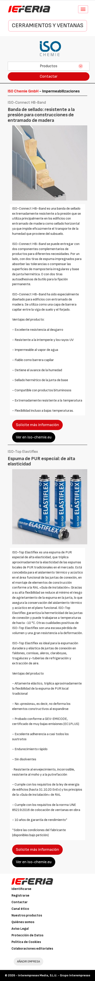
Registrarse (20, 895)
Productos (48, 66)
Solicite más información (37, 425)
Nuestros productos (26, 915)
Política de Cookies (26, 942)
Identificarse (21, 889)
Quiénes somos (22, 922)
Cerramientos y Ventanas (47, 25)
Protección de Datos (27, 935)
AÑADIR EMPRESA (28, 961)
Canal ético (20, 909)
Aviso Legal (20, 929)
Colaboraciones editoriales (32, 949)
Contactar (48, 76)
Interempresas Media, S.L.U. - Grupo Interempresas (54, 975)
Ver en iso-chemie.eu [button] (33, 437)
